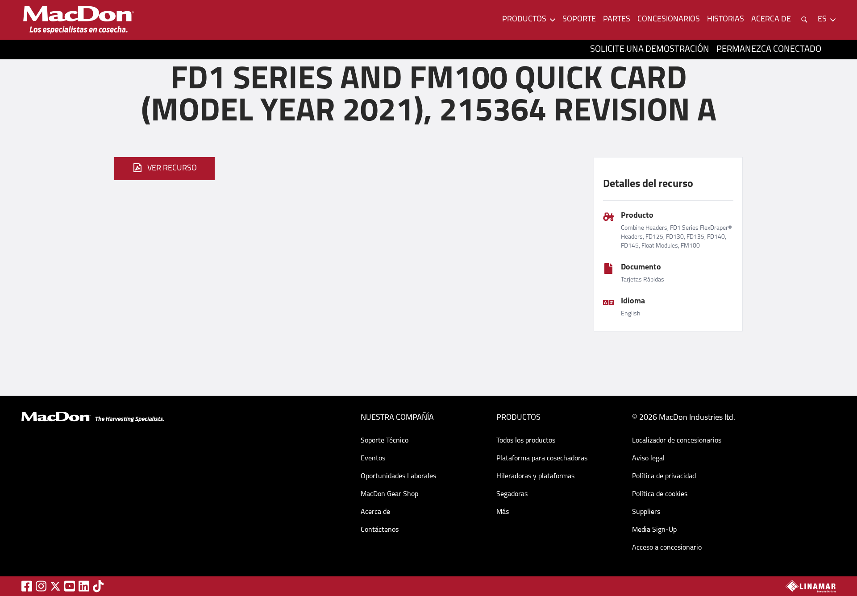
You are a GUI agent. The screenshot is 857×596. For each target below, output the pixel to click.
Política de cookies (659, 494)
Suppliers (646, 512)
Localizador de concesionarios (676, 440)
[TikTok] (98, 586)
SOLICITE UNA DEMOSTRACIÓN (649, 49)
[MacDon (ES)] (78, 19)
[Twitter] (55, 586)
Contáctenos (380, 530)
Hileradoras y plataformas (535, 476)
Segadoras (512, 494)
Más (502, 512)
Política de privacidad (664, 476)
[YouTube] (69, 586)
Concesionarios (668, 20)
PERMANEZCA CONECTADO (768, 49)
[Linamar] (811, 586)
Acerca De (771, 20)
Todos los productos (525, 440)
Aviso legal (648, 458)
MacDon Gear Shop (389, 494)
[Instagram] (41, 586)
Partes (616, 20)
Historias (725, 20)
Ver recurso (172, 169)
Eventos (373, 458)
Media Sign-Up (654, 530)
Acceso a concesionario (667, 547)
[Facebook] (26, 586)
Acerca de (375, 512)
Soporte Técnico (384, 440)
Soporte (579, 20)
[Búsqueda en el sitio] (804, 19)
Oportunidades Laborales (398, 476)
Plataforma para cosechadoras (541, 458)
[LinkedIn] (84, 586)
